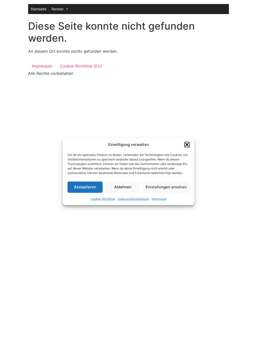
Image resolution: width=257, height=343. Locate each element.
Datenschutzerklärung (133, 198)
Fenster (57, 9)
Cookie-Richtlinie (103, 198)
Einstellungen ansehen (166, 187)
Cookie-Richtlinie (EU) (81, 66)
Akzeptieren (85, 187)
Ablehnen (123, 187)
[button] (186, 144)
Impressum (159, 198)
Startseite (38, 9)
